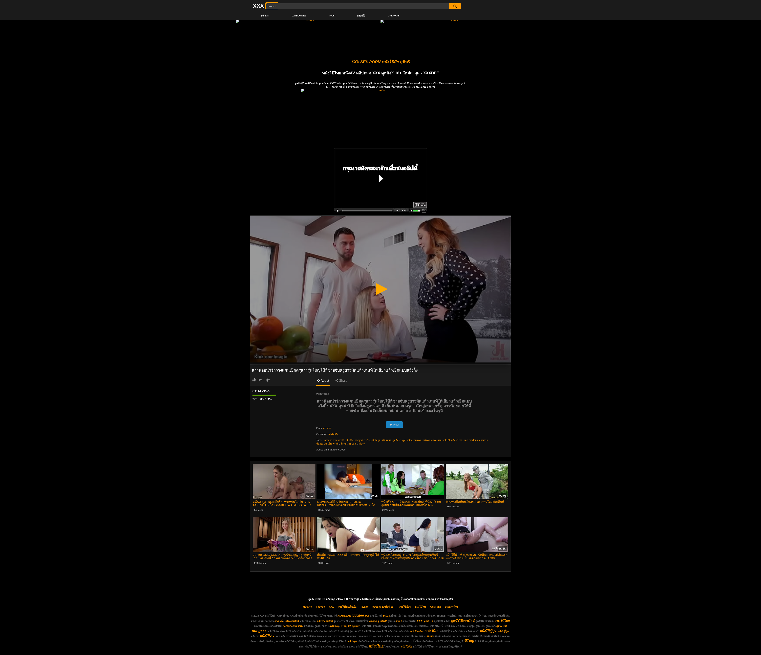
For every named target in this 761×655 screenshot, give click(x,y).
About (324, 380)
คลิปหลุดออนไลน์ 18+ (383, 606)
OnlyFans (394, 15)
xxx (335, 440)
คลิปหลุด (375, 440)
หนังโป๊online (417, 631)
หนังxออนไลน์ (291, 621)
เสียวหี (362, 443)
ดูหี (403, 440)
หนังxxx (417, 440)
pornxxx (287, 626)
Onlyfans (327, 440)
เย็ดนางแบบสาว (348, 443)
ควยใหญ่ (334, 626)
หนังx (409, 440)
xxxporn (298, 626)
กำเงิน (367, 440)
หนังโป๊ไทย (456, 440)
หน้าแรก (265, 15)
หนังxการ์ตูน (451, 606)
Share (343, 380)
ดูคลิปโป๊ (428, 621)
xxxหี (399, 621)
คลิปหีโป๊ (361, 15)
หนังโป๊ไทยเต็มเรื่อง (348, 606)
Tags (332, 15)
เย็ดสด (430, 636)
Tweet (395, 424)
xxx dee (327, 428)
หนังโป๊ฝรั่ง (332, 434)
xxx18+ (342, 440)
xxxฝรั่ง (279, 621)
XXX (331, 606)
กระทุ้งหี (359, 440)
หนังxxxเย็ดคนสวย (432, 440)
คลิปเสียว (386, 440)
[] (455, 6)
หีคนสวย (483, 440)
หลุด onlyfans (471, 440)
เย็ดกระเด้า (333, 443)
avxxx (364, 606)
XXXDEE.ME (344, 615)
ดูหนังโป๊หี (501, 626)
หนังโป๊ (446, 440)
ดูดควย (373, 621)
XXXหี (350, 440)
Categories (299, 15)
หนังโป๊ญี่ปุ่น (405, 606)
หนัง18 (386, 615)
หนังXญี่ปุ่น (503, 631)
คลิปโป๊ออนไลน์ (325, 621)
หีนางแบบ (321, 443)
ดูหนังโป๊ (396, 440)
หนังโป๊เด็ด (406, 646)
